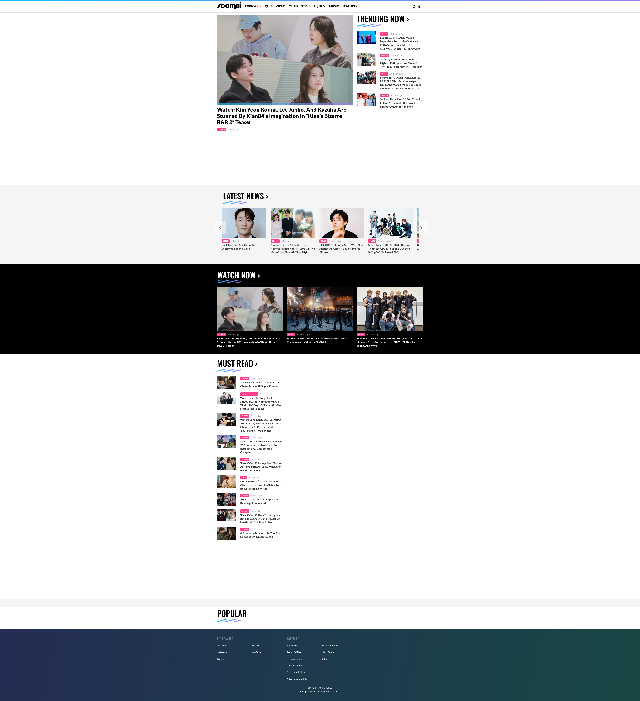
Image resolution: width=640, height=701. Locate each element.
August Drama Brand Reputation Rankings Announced (260, 501)
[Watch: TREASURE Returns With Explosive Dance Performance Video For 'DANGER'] (320, 309)
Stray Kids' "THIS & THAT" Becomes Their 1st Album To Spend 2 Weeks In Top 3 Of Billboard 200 (390, 248)
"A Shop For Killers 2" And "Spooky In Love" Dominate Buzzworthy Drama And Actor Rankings (401, 103)
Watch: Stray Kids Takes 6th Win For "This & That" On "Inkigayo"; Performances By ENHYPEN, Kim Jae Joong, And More (389, 342)
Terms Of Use (294, 652)
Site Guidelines (330, 645)
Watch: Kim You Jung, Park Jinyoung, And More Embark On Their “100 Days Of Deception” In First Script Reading (260, 403)
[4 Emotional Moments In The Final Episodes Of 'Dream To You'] (226, 533)
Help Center (328, 652)
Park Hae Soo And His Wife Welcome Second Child (238, 246)
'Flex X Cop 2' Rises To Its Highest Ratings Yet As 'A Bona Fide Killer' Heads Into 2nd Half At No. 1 (260, 518)
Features (350, 6)
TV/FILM (320, 6)
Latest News (243, 196)
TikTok (255, 645)
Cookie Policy (294, 665)
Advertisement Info (297, 678)
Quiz (268, 6)
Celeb (293, 6)
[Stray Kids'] (390, 223)
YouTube (256, 652)
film (244, 477)
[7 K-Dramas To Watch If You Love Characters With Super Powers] (226, 382)
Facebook (222, 645)
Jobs (324, 658)
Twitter (221, 658)
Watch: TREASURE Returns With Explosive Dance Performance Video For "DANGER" (317, 340)
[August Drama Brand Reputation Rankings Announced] (226, 499)
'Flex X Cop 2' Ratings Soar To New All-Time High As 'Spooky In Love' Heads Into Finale (261, 467)
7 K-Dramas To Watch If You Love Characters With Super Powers (260, 384)
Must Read (235, 363)
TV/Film (221, 129)
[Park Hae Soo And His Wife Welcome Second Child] (244, 223)
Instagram (222, 652)
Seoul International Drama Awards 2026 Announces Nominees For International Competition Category (261, 447)
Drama (385, 55)
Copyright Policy (296, 672)
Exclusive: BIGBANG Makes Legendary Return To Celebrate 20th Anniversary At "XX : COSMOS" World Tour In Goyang (400, 43)
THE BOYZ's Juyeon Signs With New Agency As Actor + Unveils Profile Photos (342, 248)
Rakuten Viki (327, 691)
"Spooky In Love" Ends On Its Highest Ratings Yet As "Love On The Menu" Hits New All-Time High (401, 63)
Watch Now (236, 275)
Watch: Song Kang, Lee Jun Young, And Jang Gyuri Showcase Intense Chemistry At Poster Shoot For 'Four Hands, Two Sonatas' (260, 425)
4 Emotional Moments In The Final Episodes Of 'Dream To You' (260, 535)
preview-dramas (249, 394)
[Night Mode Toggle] (420, 7)
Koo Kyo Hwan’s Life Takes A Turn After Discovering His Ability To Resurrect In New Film (260, 485)
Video (280, 6)
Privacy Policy (294, 658)
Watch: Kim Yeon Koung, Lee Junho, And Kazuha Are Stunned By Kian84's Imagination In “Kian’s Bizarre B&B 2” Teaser (281, 115)
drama (245, 378)
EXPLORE (251, 6)
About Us (292, 645)
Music (334, 6)
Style (305, 6)
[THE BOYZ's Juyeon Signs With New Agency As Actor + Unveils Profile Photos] (342, 223)
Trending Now (381, 18)
